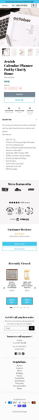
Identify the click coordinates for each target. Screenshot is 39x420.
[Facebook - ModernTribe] (16, 353)
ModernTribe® (22, 412)
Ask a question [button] (19, 249)
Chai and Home (9, 77)
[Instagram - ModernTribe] (19, 353)
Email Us (19, 340)
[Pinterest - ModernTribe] (23, 353)
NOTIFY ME (19, 100)
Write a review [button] (19, 244)
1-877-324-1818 (21, 343)
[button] (19, 27)
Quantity (7, 85)
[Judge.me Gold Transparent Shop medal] (29, 211)
